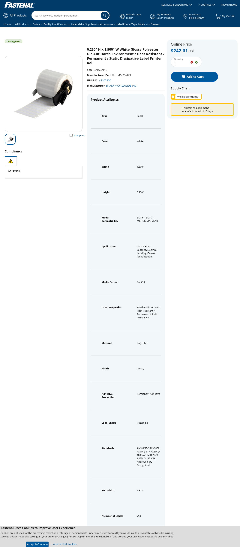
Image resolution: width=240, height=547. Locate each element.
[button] (176, 5)
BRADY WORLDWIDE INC (121, 85)
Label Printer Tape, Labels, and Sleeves (138, 24)
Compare (79, 135)
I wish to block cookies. (64, 544)
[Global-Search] (105, 15)
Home (7, 24)
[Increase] (196, 62)
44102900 (105, 80)
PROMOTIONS (229, 4)
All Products (21, 24)
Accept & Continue (37, 544)
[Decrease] (191, 62)
